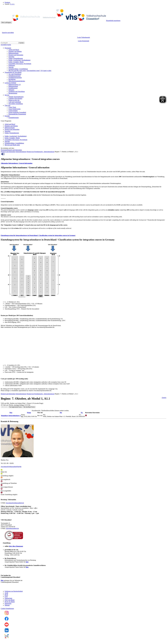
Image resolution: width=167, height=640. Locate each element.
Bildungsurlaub (13, 86)
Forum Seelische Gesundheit (17, 112)
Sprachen (11, 56)
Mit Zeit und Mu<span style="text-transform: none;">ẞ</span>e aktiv (30, 70)
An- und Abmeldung (15, 74)
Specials (11, 67)
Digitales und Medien (15, 51)
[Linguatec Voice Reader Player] (7, 154)
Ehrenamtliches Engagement (17, 114)
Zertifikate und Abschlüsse (17, 91)
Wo (61, 412)
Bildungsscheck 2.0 (14, 84)
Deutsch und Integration (16, 55)
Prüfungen (12, 65)
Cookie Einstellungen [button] (7, 608)
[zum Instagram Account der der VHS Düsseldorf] (7, 614)
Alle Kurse (4, 407)
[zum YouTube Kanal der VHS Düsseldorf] (7, 626)
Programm (4, 150)
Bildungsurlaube (14, 53)
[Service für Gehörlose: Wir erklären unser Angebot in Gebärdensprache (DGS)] (2, 30)
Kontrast (8, 2)
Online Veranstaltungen (16, 58)
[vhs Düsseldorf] (53, 20)
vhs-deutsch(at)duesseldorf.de (15, 503)
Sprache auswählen (8, 32)
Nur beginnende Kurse (15, 407)
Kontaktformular (14, 117)
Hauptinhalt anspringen (113, 20)
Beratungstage (13, 93)
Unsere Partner (13, 110)
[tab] (83, 163)
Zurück (164, 397)
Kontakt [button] (7, 116)
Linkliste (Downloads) (15, 98)
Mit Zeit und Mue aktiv (12, 145)
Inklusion (11, 90)
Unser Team (12, 107)
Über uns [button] (7, 105)
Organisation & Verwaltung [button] (13, 72)
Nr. (82, 412)
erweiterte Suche (6, 44)
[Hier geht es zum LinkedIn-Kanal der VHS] (7, 632)
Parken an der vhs (14, 100)
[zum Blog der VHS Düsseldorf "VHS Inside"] (7, 637)
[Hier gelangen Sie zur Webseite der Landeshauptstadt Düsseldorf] (14, 588)
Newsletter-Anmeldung (16, 103)
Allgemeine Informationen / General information (16, 163)
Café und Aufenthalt (15, 102)
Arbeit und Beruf (14, 50)
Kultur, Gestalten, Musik (16, 62)
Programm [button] (8, 48)
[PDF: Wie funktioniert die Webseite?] (2, 26)
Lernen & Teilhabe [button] (10, 83)
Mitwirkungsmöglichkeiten (17, 81)
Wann (29, 412)
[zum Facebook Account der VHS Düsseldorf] (7, 620)
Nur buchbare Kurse (29, 407)
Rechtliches (12, 79)
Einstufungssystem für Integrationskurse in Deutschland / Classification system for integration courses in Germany (38, 235)
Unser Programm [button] (6, 121)
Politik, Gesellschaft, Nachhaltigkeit (19, 60)
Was (10, 412)
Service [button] (7, 95)
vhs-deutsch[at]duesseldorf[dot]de (11, 466)
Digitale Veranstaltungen (16, 97)
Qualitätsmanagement (15, 77)
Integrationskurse (21, 151)
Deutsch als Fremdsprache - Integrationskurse (40, 151)
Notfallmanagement (14, 76)
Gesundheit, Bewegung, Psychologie (20, 63)
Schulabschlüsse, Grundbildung (18, 69)
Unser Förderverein (14, 109)
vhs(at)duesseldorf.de (12, 528)
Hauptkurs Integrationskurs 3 (11, 415)
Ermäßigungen (13, 88)
